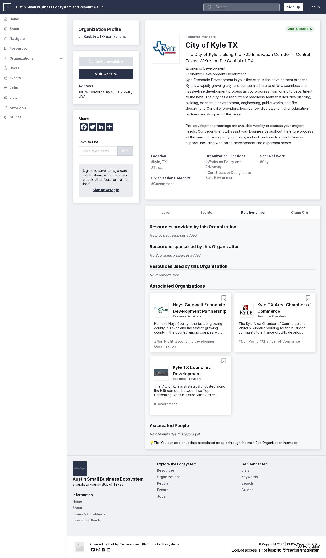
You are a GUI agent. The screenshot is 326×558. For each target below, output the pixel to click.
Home (11, 19)
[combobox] (241, 7)
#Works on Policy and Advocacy (223, 164)
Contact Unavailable (106, 61)
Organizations (18, 58)
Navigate (14, 39)
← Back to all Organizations (102, 36)
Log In (315, 7)
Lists (10, 97)
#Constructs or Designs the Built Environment (228, 175)
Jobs (10, 88)
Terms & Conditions (89, 514)
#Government (162, 184)
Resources (15, 48)
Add (125, 151)
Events (12, 78)
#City (264, 162)
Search (247, 483)
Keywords (14, 107)
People (163, 483)
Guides (12, 117)
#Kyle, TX (159, 162)
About (11, 29)
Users (11, 68)
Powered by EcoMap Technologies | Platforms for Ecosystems (134, 544)
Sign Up (293, 7)
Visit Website (106, 74)
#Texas (157, 167)
